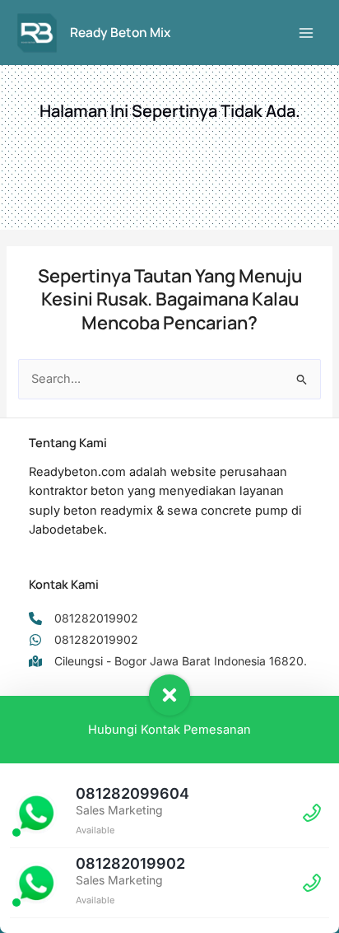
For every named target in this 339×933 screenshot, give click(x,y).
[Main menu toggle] (306, 32)
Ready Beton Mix (120, 32)
